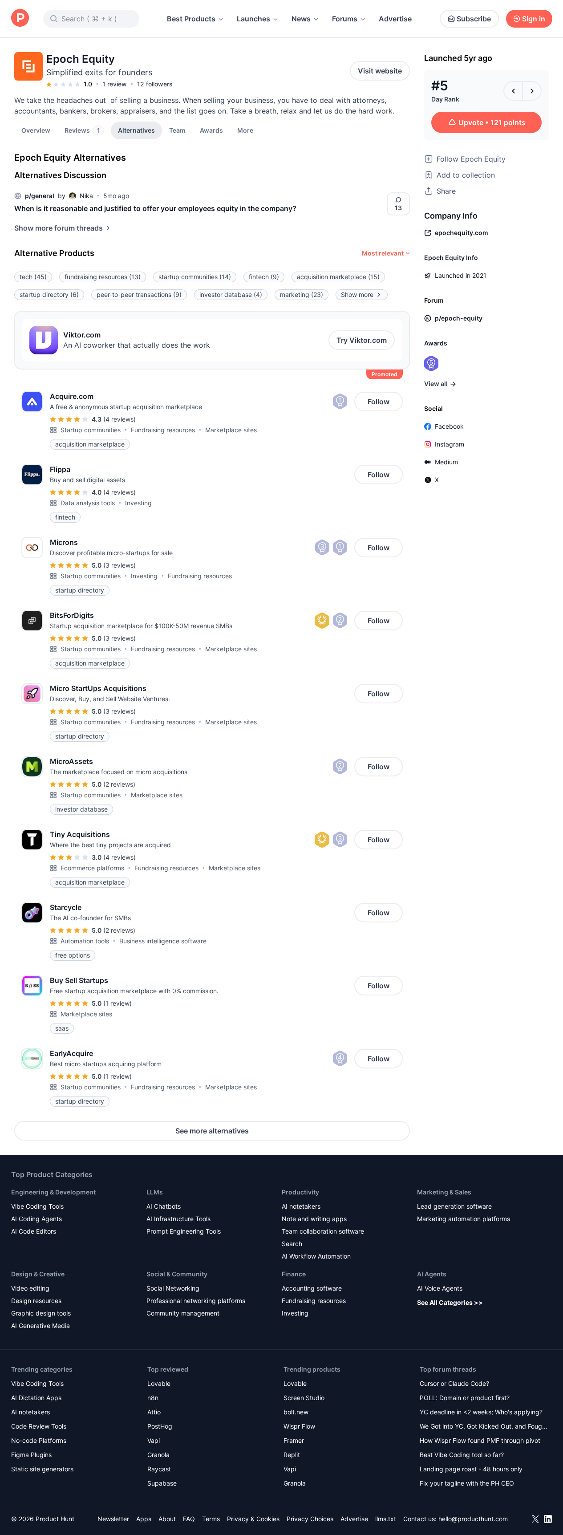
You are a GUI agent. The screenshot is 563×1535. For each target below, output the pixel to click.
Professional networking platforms (195, 1300)
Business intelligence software (163, 941)
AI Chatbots (163, 1206)
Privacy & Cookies (253, 1519)
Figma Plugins (31, 1454)
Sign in (533, 18)
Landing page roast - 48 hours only (471, 1469)
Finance (294, 1274)
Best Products (191, 18)
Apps (143, 1519)
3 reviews (119, 565)
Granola (158, 1454)
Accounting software (312, 1288)
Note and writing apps (314, 1218)
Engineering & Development (53, 1192)
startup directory (49, 294)
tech (33, 276)
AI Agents (431, 1274)
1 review (114, 84)
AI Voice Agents (439, 1288)
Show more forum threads (58, 227)
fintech (264, 276)
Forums (344, 18)
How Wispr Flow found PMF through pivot (480, 1440)
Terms (211, 1519)
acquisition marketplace (338, 276)
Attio (154, 1412)
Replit (292, 1454)
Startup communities (91, 430)
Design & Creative (38, 1274)
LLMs (154, 1192)
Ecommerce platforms (92, 868)
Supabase (162, 1483)
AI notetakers (301, 1206)
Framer (294, 1440)
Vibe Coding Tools (37, 1206)
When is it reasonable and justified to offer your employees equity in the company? (155, 208)
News (301, 18)
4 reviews (119, 419)
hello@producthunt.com (473, 1519)
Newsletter (113, 1519)
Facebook (449, 426)
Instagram (449, 444)
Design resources (36, 1300)
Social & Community (176, 1274)
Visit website (380, 70)
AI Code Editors (33, 1231)
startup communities (194, 276)
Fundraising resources (163, 430)
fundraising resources (103, 276)
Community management (182, 1313)
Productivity (300, 1192)
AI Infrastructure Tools (178, 1218)
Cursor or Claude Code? (454, 1383)
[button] (245, 130)
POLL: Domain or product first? (465, 1397)
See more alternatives (212, 1130)
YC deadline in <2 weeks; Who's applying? (481, 1412)
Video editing (30, 1288)
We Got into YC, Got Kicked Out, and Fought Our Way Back (484, 1427)
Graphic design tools (41, 1313)
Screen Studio (304, 1397)
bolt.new (296, 1412)
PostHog (159, 1426)
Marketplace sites (231, 430)
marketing (301, 294)
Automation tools (85, 941)
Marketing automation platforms (463, 1218)
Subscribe (474, 18)
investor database (230, 294)
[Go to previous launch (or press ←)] (513, 91)
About (167, 1519)
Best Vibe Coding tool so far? (462, 1454)
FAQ (189, 1519)
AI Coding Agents (36, 1218)
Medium (446, 462)
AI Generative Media (40, 1325)
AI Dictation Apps (36, 1397)
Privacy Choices (310, 1519)
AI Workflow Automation (316, 1256)
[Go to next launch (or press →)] (532, 91)
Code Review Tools (38, 1426)
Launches (253, 18)
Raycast (159, 1469)
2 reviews (119, 784)
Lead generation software (454, 1206)
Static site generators (42, 1469)
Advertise (395, 18)
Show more (357, 294)
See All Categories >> (450, 1302)
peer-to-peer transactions (139, 294)
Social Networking (172, 1288)
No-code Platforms (38, 1440)
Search (292, 1243)
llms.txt (385, 1519)
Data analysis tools (88, 503)
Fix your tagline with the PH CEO (467, 1483)
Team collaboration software (323, 1231)
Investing (138, 503)
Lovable (158, 1383)
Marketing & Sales (444, 1192)
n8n (152, 1397)
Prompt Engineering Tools (183, 1231)
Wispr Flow (299, 1426)
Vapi (153, 1440)
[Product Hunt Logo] (20, 18)
